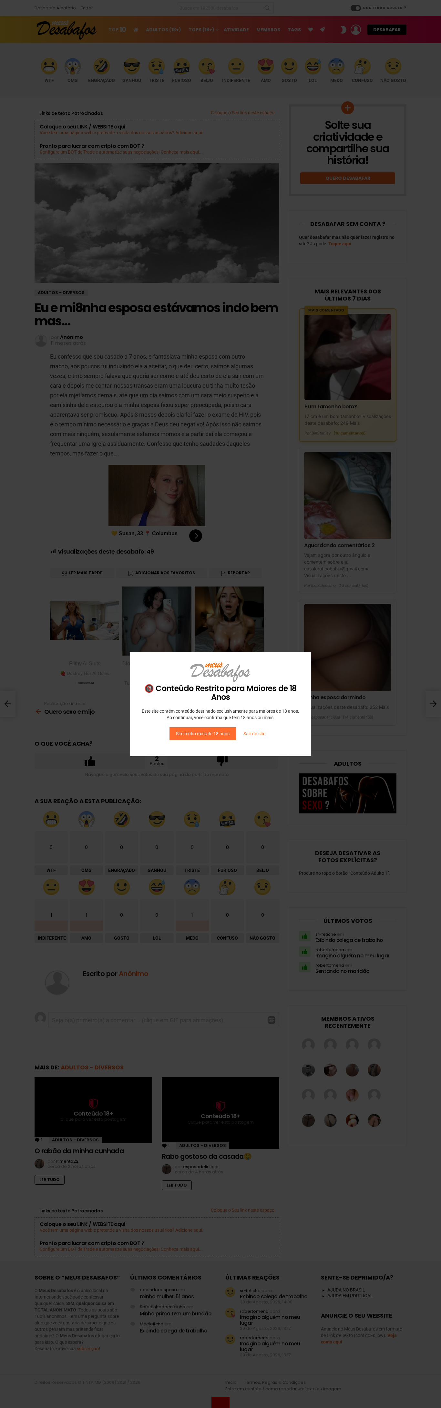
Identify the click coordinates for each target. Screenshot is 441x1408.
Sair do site (254, 733)
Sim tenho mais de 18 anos (203, 733)
